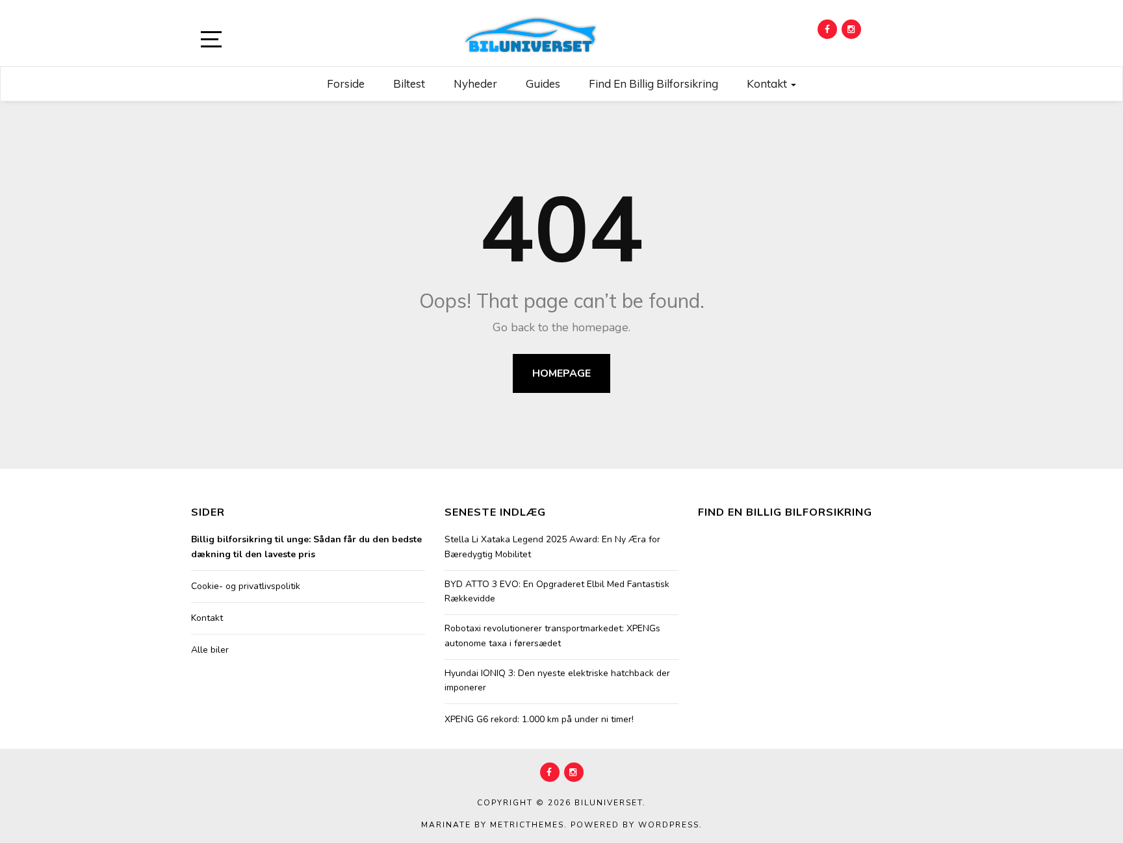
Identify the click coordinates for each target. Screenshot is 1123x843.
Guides (543, 83)
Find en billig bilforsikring (653, 83)
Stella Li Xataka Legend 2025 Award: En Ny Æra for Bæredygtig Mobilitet (552, 546)
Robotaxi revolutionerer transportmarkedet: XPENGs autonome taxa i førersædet (552, 635)
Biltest (409, 83)
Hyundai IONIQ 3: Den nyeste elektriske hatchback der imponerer (557, 680)
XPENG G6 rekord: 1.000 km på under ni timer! (539, 719)
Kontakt (768, 83)
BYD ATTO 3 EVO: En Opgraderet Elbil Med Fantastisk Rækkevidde (557, 591)
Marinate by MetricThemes (492, 825)
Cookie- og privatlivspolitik (245, 586)
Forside (346, 83)
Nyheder (475, 83)
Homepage (561, 373)
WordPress (668, 825)
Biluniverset (608, 803)
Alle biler (210, 650)
